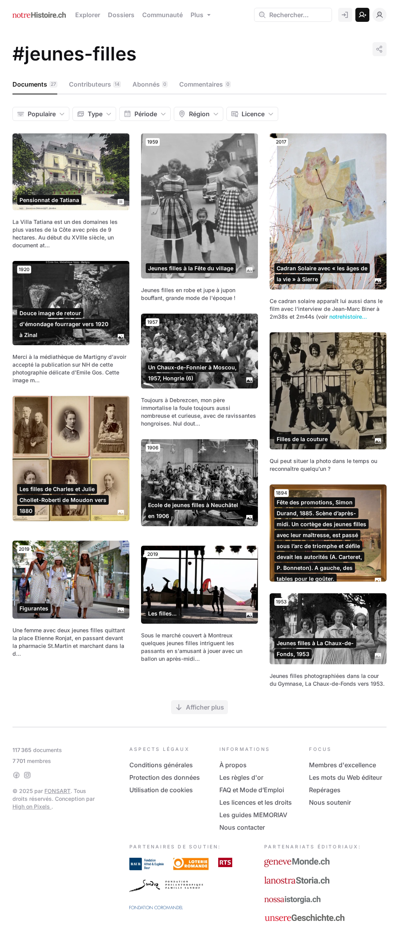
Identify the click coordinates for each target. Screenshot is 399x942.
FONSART (57, 791)
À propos (233, 765)
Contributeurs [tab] (94, 84)
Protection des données (164, 777)
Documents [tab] (34, 84)
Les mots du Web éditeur (345, 777)
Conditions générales (161, 765)
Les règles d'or (241, 777)
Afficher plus (205, 707)
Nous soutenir (330, 802)
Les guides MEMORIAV (253, 815)
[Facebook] (16, 775)
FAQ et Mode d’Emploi (251, 790)
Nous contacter (242, 827)
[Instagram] (27, 775)
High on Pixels (31, 806)
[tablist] (199, 84)
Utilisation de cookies (161, 790)
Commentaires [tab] (204, 84)
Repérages (325, 790)
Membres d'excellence (342, 765)
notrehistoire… (348, 316)
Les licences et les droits (255, 802)
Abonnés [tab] (149, 84)
